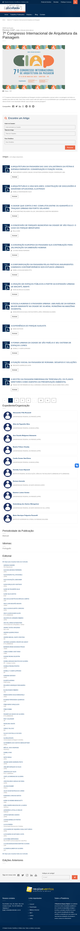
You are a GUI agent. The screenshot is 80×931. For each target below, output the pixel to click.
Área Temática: (9, 138)
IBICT (31, 912)
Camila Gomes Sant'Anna (22, 458)
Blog (36, 14)
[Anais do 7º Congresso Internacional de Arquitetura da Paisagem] (13, 105)
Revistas (56, 2)
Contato (42, 14)
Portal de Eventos (46, 2)
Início (6, 14)
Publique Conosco (66, 2)
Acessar (14, 177)
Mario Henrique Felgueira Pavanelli (25, 515)
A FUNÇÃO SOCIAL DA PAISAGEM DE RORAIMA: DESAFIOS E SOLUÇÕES (44, 362)
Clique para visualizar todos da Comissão (16, 562)
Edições (29, 14)
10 (41, 400)
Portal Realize (33, 907)
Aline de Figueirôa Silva (21, 424)
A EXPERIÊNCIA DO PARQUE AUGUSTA (28, 326)
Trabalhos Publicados (17, 14)
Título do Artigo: (9, 130)
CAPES (31, 915)
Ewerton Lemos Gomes (21, 492)
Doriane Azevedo (19, 481)
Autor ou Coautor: (10, 123)
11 (47, 400)
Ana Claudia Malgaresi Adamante (24, 435)
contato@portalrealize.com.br (13, 910)
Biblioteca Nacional (34, 910)
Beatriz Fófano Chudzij (21, 447)
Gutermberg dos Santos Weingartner (26, 504)
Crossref (32, 904)
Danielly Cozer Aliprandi (21, 470)
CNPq (31, 918)
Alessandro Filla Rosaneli (22, 412)
